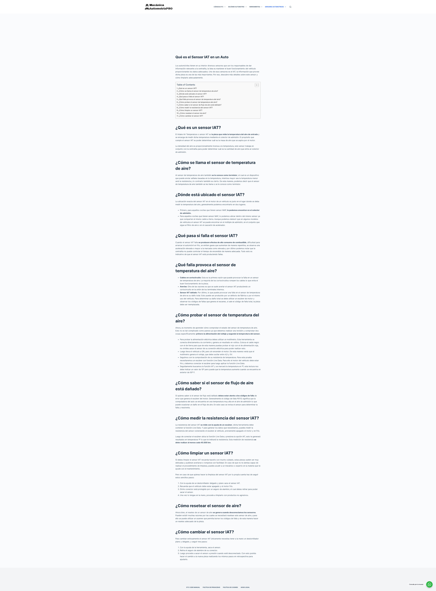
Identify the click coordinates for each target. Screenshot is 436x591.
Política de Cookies (230, 587)
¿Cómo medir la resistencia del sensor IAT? (195, 108)
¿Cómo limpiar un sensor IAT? (190, 110)
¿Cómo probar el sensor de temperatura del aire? (197, 102)
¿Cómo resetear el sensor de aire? (192, 113)
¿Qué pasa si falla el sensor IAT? (191, 97)
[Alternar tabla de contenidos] (255, 85)
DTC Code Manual (193, 587)
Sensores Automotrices (274, 7)
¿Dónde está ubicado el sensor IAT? (192, 94)
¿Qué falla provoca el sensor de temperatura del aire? (199, 99)
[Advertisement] (218, 31)
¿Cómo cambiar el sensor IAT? (191, 116)
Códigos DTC (218, 7)
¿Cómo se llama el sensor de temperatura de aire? (198, 91)
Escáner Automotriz (236, 7)
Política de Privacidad (211, 587)
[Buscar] (290, 7)
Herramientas (254, 7)
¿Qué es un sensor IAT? (187, 88)
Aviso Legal (245, 587)
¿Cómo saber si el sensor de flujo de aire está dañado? (199, 105)
